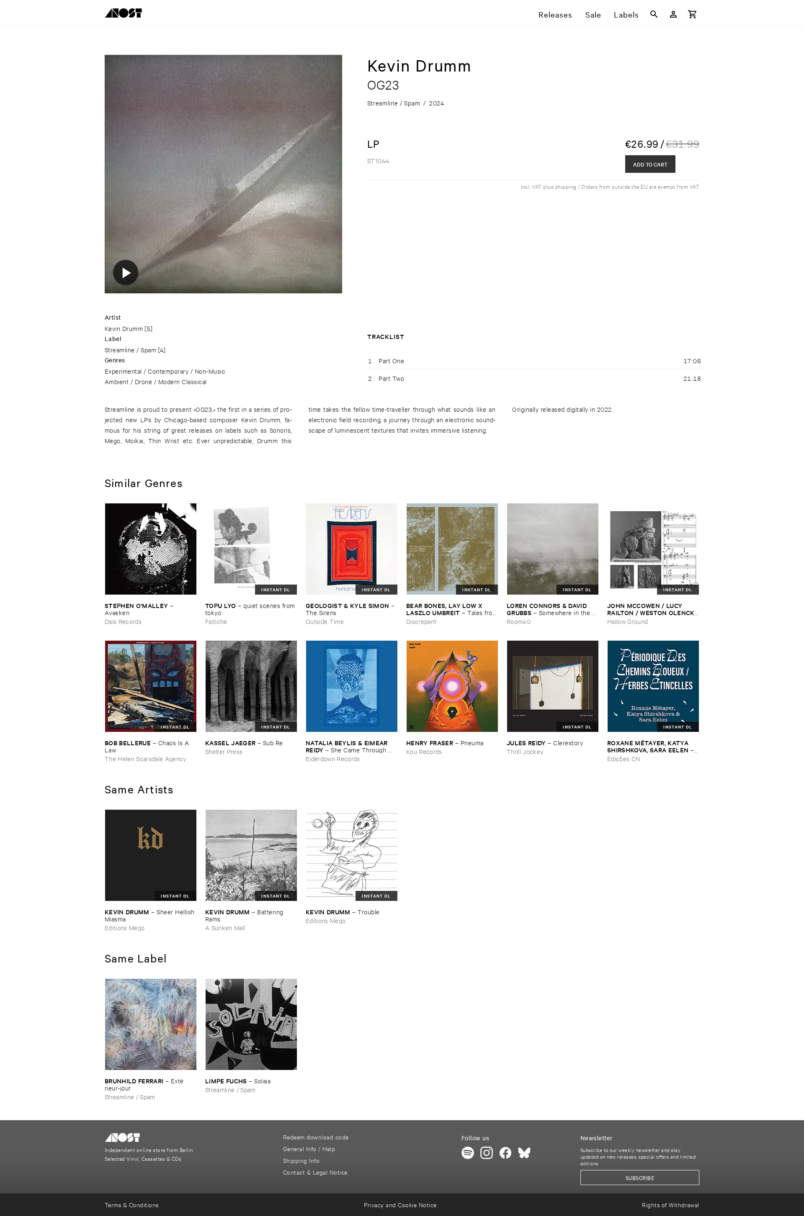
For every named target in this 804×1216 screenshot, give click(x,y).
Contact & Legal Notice (315, 1172)
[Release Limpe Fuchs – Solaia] (251, 1024)
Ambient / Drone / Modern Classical (156, 381)
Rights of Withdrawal (670, 1204)
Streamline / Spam (130, 350)
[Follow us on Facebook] (505, 1153)
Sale (593, 14)
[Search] (654, 14)
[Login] (673, 14)
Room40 (519, 621)
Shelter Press (223, 751)
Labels (626, 14)
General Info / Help (309, 1148)
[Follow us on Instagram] (486, 1153)
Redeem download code (316, 1137)
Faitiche (216, 621)
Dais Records (123, 621)
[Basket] (692, 14)
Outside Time (325, 621)
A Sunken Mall (225, 927)
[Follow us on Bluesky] (524, 1153)
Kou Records (424, 751)
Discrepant (421, 621)
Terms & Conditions (132, 1204)
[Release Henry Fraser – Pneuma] (452, 686)
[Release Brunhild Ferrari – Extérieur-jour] (151, 1024)
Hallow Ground (627, 621)
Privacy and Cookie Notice (400, 1204)
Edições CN (623, 758)
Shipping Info (301, 1160)
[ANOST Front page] (126, 14)
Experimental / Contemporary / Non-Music (165, 371)
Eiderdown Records (333, 758)
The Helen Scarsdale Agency (145, 758)
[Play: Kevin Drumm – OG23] (125, 272)
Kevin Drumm (124, 328)
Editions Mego (124, 927)
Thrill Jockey (525, 751)
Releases (555, 14)
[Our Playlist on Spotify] (467, 1153)
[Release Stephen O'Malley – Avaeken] (151, 549)
